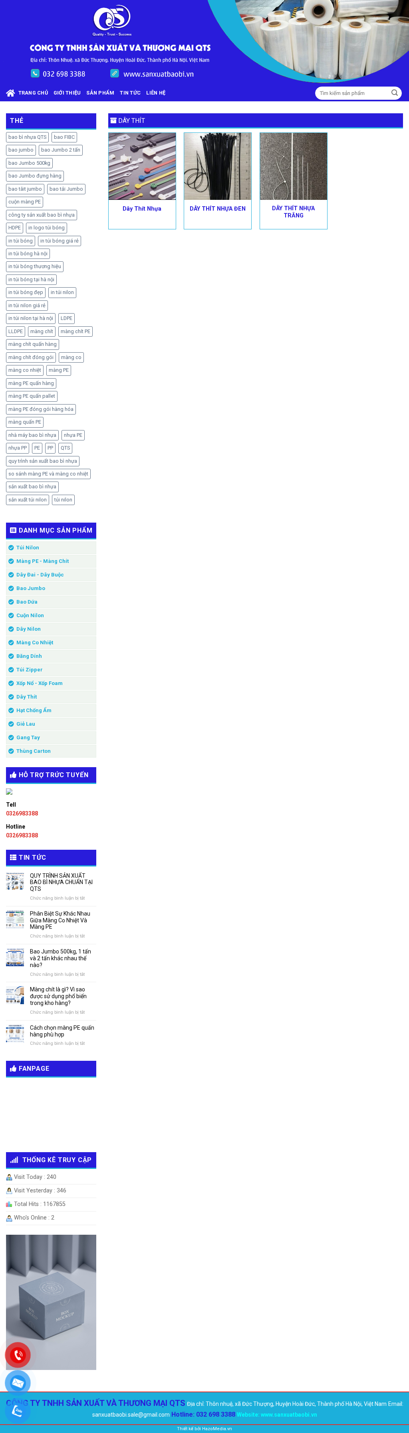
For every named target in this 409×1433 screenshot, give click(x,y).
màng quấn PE (24, 422)
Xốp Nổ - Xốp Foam (39, 683)
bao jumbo (21, 150)
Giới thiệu (67, 93)
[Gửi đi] (394, 93)
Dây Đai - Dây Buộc (40, 575)
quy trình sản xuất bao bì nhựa (42, 461)
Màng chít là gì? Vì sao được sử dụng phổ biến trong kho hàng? (58, 996)
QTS (65, 448)
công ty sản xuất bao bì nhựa (41, 215)
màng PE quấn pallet (31, 396)
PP (50, 448)
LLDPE (15, 331)
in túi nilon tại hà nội (30, 318)
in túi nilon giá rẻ (27, 305)
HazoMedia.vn (217, 1428)
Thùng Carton (33, 751)
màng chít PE (75, 331)
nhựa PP (17, 448)
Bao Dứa (27, 602)
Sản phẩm (100, 93)
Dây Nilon (28, 629)
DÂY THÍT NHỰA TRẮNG (293, 212)
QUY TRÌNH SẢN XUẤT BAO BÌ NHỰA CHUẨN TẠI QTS (61, 882)
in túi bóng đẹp (25, 292)
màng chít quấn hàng (32, 344)
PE (37, 448)
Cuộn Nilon (30, 615)
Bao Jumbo (30, 588)
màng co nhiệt (24, 370)
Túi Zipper (29, 670)
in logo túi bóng (46, 228)
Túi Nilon (27, 548)
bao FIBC (64, 137)
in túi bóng (20, 241)
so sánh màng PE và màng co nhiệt (48, 474)
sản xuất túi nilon (27, 500)
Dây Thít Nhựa (142, 208)
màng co (71, 357)
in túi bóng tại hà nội (31, 279)
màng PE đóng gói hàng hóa (40, 409)
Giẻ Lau (25, 724)
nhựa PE (73, 435)
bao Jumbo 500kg (29, 163)
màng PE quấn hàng (31, 383)
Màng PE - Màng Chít (42, 561)
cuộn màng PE (24, 202)
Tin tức (130, 93)
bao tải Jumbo (66, 189)
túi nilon (63, 500)
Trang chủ (31, 93)
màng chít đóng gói (31, 357)
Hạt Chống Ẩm (34, 710)
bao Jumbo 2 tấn (60, 150)
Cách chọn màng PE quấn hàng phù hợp (62, 1031)
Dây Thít (26, 697)
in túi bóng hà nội (28, 254)
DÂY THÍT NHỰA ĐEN (218, 208)
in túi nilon (62, 292)
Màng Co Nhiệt (34, 642)
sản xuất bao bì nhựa (32, 487)
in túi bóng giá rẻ (59, 241)
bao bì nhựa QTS (27, 137)
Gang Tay (28, 737)
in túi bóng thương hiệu (34, 266)
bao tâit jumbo (25, 189)
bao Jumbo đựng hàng (35, 176)
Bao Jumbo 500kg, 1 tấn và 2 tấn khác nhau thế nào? (60, 958)
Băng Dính (29, 656)
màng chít (41, 331)
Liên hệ (155, 93)
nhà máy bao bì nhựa (32, 435)
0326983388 (22, 813)
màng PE (59, 370)
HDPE (14, 228)
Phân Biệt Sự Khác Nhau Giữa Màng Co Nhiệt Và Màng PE (60, 920)
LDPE (66, 318)
